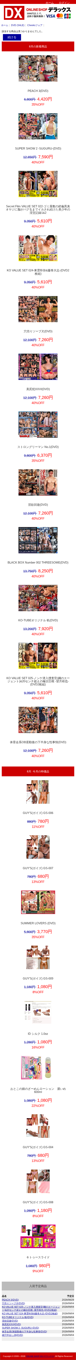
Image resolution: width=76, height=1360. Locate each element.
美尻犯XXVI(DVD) (38, 389)
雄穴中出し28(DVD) (12, 1335)
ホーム (50, 2)
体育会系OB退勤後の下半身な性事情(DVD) (38, 742)
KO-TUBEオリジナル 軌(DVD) (38, 620)
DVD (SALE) (17, 25)
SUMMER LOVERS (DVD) (38, 923)
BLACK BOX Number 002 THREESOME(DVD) (38, 562)
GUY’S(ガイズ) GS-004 (38, 1147)
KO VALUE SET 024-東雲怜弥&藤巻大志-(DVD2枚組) (38, 272)
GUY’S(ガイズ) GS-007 (38, 868)
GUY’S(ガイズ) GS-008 (38, 1202)
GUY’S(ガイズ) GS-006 (38, 813)
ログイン (64, 2)
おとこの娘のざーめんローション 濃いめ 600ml (39, 1090)
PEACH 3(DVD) (38, 90)
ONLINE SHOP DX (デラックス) (40, 1356)
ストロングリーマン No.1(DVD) (38, 447)
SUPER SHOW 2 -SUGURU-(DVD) (38, 148)
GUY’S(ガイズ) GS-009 (38, 978)
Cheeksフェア (34, 25)
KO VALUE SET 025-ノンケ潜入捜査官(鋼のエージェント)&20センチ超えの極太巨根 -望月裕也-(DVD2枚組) (38, 681)
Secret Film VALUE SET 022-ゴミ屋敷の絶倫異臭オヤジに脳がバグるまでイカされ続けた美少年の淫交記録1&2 (38, 209)
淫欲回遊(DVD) (38, 504)
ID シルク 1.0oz (38, 1033)
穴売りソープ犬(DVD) (38, 331)
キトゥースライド (38, 1257)
